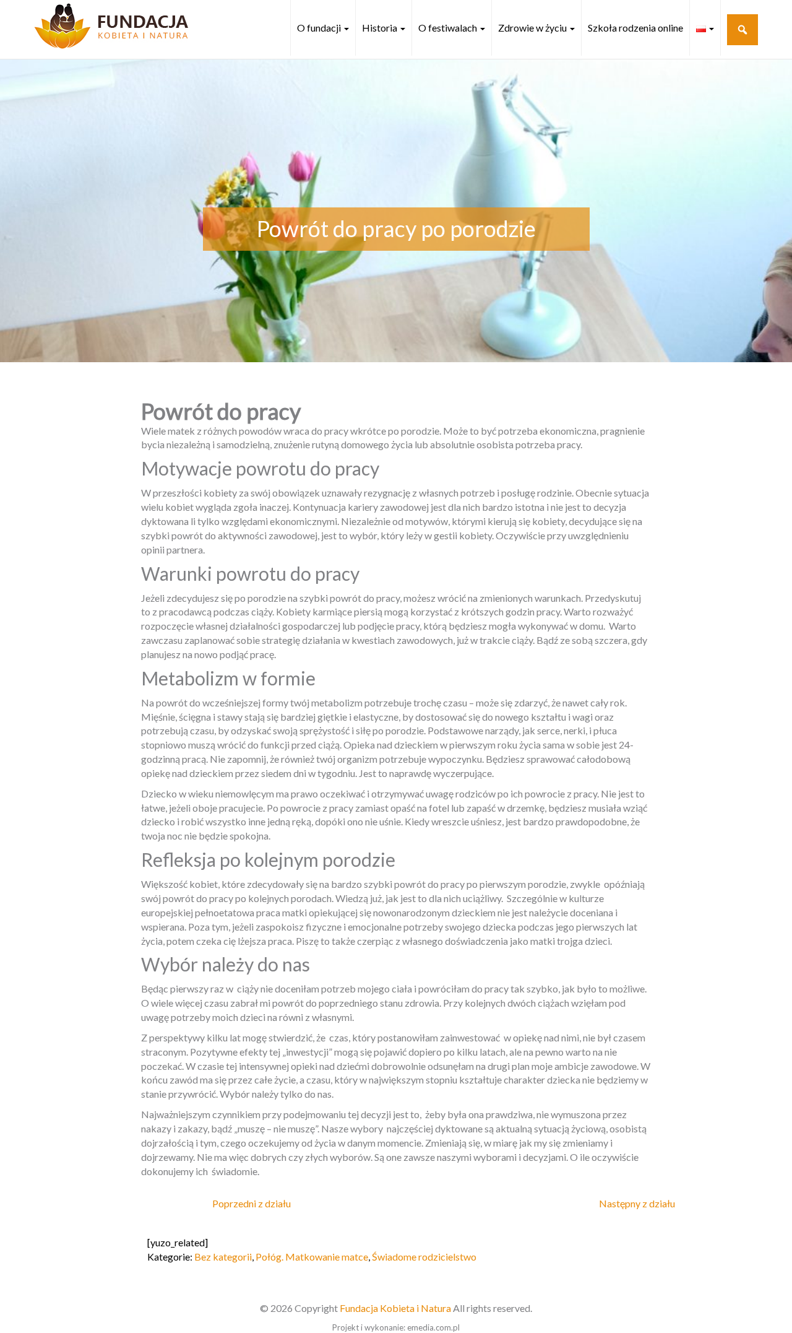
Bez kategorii (223, 1256)
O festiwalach (448, 27)
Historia (380, 27)
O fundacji (320, 27)
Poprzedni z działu (251, 1203)
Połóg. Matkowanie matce (312, 1256)
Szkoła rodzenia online (635, 27)
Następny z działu (637, 1203)
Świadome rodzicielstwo (424, 1256)
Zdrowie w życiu (533, 27)
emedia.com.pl (433, 1327)
